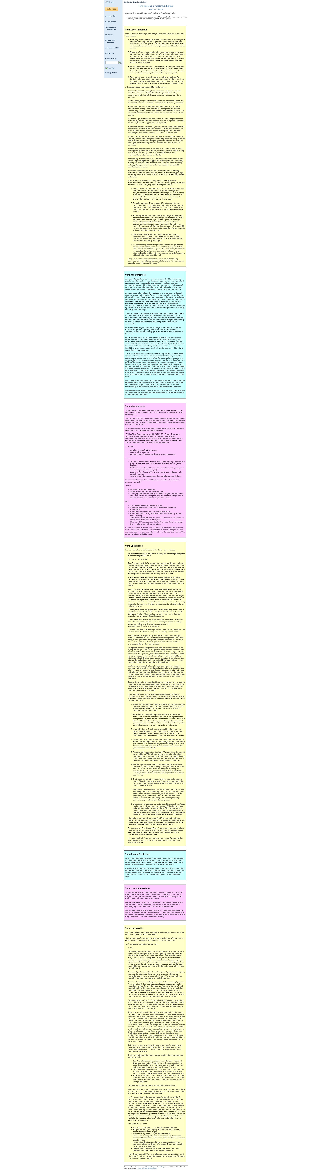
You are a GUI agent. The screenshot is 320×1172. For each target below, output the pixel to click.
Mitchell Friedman (156, 9)
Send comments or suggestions (147, 1168)
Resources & (110, 41)
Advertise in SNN (111, 48)
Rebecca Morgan (150, 1167)
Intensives (109, 35)
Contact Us (109, 53)
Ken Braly (161, 1167)
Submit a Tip (110, 16)
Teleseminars (110, 28)
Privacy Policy (110, 73)
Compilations (110, 22)
